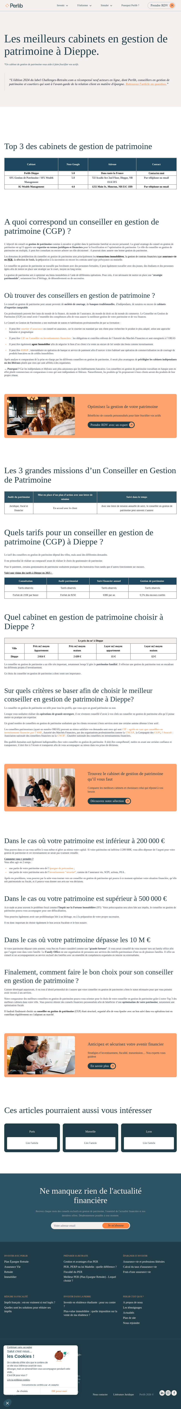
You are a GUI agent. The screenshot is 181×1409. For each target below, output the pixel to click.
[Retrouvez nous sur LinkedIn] (162, 1393)
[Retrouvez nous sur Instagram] (168, 1393)
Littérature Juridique (123, 1394)
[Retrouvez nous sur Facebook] (174, 1393)
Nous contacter (100, 1394)
